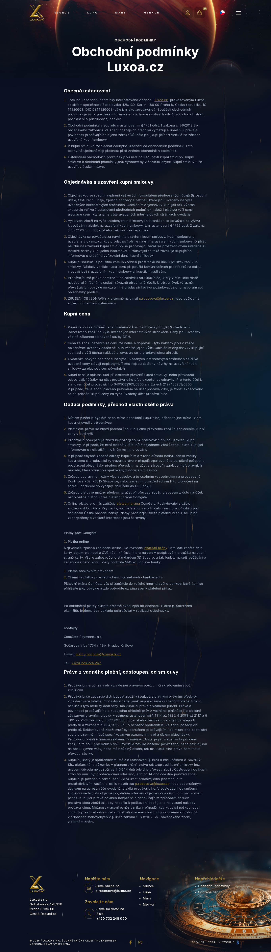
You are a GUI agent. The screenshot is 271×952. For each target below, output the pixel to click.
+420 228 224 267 (86, 663)
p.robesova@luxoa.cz (156, 298)
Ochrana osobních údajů (217, 892)
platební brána (128, 503)
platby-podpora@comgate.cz (98, 654)
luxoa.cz (161, 100)
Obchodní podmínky (214, 886)
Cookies (198, 942)
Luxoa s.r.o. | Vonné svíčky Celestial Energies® (79, 940)
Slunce (62, 12)
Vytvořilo (227, 942)
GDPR (211, 942)
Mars (120, 12)
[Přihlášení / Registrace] (187, 12)
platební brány (155, 548)
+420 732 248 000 (111, 918)
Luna (92, 12)
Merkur (152, 12)
